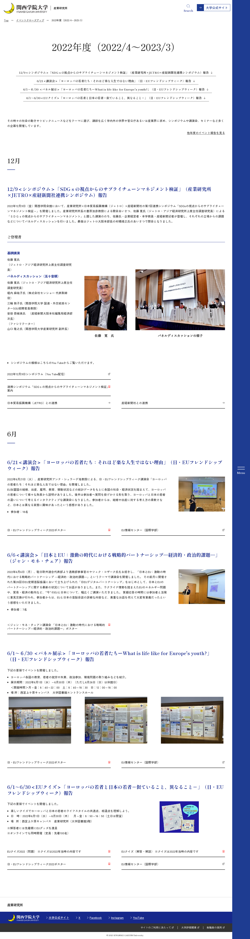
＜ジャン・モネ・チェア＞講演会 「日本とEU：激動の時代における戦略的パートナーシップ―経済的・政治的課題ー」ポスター (56, 626)
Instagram (117, 917)
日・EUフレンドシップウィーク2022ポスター (36, 530)
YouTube (138, 917)
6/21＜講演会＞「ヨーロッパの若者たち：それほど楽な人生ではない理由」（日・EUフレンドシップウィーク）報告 (114, 81)
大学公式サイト (59, 917)
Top (6, 20)
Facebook (96, 917)
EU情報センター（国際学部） (140, 530)
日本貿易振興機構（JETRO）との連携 (32, 403)
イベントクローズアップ (30, 20)
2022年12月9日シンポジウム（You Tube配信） (37, 374)
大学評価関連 (188, 927)
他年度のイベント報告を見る (206, 133)
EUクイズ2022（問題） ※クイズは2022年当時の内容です (44, 851)
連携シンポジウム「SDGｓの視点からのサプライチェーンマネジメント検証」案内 (58, 388)
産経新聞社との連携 (134, 403)
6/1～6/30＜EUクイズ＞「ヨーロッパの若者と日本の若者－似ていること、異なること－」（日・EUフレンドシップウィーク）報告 (114, 98)
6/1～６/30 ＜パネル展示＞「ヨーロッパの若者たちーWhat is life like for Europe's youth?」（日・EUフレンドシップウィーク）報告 (114, 89)
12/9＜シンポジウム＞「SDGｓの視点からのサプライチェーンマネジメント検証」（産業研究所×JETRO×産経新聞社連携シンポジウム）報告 (114, 72)
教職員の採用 (214, 927)
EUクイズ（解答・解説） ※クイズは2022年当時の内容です (160, 851)
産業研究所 (60, 8)
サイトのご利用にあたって (156, 927)
